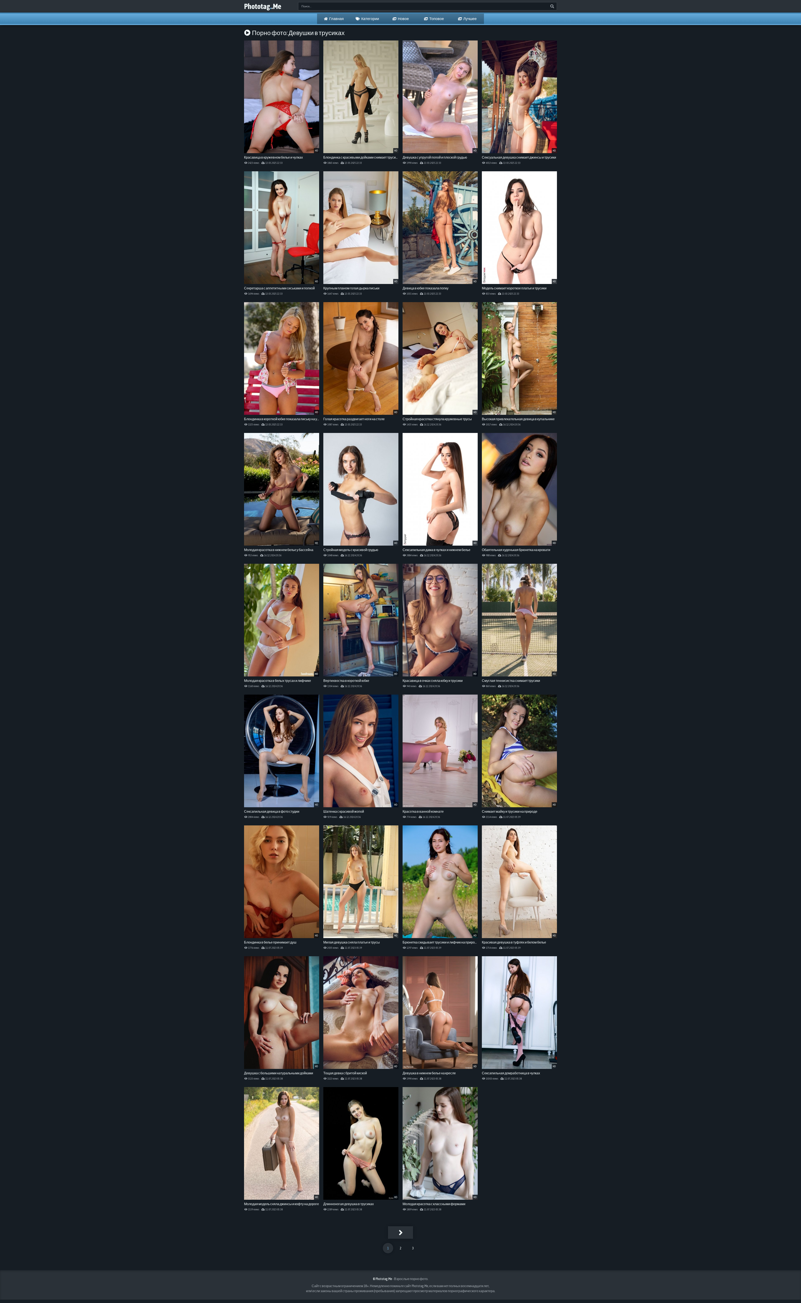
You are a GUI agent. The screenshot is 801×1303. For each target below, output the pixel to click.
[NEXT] (400, 1232)
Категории (370, 18)
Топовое (436, 18)
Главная (336, 18)
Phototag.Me (262, 6)
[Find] (552, 6)
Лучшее (470, 18)
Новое (403, 18)
